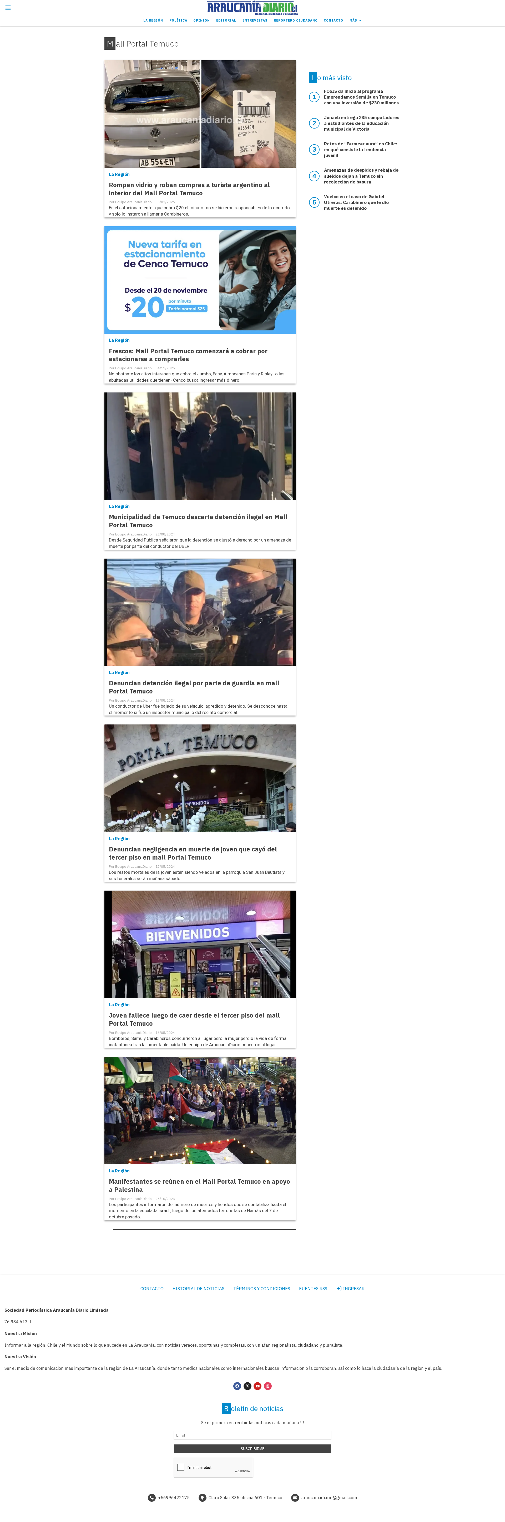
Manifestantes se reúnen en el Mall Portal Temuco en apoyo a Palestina (199, 1185)
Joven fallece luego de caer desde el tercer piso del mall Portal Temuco (194, 1019)
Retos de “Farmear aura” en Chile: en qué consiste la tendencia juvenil (360, 149)
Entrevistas (255, 20)
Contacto (333, 20)
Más (354, 20)
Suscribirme (253, 1449)
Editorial (226, 20)
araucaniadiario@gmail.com (329, 1497)
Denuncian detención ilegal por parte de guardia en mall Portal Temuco (194, 687)
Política (178, 20)
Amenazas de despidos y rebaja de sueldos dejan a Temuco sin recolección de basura (361, 176)
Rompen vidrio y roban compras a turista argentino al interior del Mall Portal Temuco (189, 189)
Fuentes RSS (313, 1288)
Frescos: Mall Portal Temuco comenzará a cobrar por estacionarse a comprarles (188, 355)
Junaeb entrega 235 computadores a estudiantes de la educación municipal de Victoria (361, 123)
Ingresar (353, 1288)
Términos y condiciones (261, 1288)
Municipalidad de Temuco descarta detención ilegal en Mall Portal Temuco (198, 521)
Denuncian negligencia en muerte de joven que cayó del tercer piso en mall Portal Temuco (193, 853)
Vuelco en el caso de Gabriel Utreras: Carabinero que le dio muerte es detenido (356, 202)
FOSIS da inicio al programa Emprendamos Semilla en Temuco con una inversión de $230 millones (361, 97)
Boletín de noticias (253, 1408)
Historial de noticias (198, 1288)
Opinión (201, 20)
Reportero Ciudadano (296, 20)
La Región (153, 20)
